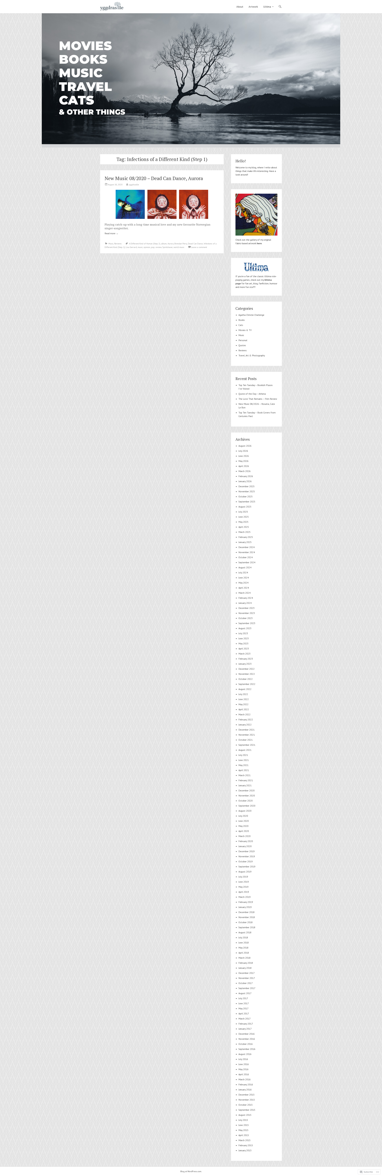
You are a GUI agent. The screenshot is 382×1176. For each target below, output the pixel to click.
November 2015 (246, 1099)
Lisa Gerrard (131, 247)
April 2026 (243, 466)
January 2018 (245, 967)
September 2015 (246, 1109)
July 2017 (243, 998)
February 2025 (245, 537)
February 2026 (245, 476)
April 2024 (243, 587)
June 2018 (243, 942)
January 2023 (245, 663)
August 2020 (244, 810)
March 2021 (244, 775)
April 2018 (243, 952)
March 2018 (244, 957)
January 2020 (245, 846)
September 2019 (246, 866)
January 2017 (245, 1028)
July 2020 (243, 815)
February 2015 (245, 1145)
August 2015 (244, 1114)
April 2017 (243, 1013)
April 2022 (243, 709)
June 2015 (243, 1125)
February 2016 (245, 1084)
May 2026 (243, 460)
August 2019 (244, 871)
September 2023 (246, 623)
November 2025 (246, 491)
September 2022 (246, 684)
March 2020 (244, 836)
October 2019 (245, 861)
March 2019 (244, 896)
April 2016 (243, 1074)
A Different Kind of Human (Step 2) (144, 243)
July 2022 (243, 694)
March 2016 (244, 1079)
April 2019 (243, 891)
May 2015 (243, 1130)
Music (110, 243)
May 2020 (243, 825)
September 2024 (246, 562)
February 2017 (245, 1023)
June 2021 (243, 760)
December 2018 (246, 912)
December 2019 (246, 851)
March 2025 (244, 531)
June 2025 (243, 516)
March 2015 (244, 1140)
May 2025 (243, 521)
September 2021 (246, 744)
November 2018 (246, 917)
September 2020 (246, 805)
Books (241, 319)
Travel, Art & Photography (251, 355)
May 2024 (243, 582)
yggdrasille (134, 184)
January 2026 (245, 481)
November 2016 (246, 1038)
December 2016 (246, 1033)
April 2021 (243, 770)
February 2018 (245, 962)
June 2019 (243, 881)
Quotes (242, 345)
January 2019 (245, 907)
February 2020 (245, 841)
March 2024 (244, 592)
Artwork (253, 6)
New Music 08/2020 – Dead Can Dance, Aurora (154, 178)
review (158, 247)
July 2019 (243, 876)
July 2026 (243, 450)
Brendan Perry (180, 243)
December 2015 (246, 1094)
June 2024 (243, 577)
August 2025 (244, 506)
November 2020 (246, 795)
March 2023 (244, 653)
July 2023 (243, 633)
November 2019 (246, 856)
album (164, 243)
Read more (111, 233)
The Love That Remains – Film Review (257, 398)
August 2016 (244, 1054)
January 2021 (245, 785)
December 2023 (246, 607)
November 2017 (246, 978)
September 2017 (246, 988)
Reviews (118, 243)
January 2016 (245, 1089)
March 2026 (244, 471)
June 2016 (243, 1064)
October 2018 (245, 922)
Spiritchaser (167, 247)
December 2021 (246, 729)
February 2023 (245, 658)
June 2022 (243, 699)
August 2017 (244, 993)
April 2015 (243, 1135)
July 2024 (243, 572)
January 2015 (245, 1150)
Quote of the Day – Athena (252, 393)
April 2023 (243, 648)
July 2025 (243, 511)
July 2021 (243, 754)
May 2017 (243, 1008)
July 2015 (243, 1119)
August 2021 (244, 749)
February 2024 (245, 597)
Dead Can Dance (195, 243)
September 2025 (246, 501)
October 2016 (245, 1043)
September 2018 (246, 927)
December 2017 (246, 972)
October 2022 (245, 678)
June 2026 (243, 455)
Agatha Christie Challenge (251, 314)
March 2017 (244, 1018)
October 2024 (245, 557)
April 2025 (243, 526)
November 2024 (246, 552)
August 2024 (244, 567)
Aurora (171, 243)
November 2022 (246, 673)
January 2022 (245, 724)
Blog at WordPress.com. (191, 1171)
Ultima (267, 6)
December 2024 (246, 547)
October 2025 (245, 496)
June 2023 (243, 638)
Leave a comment (199, 247)
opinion (147, 247)
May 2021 (243, 765)
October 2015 (245, 1104)
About (239, 6)
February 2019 (245, 901)
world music (179, 247)
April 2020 (243, 831)
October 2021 (245, 739)
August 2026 (244, 445)
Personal (242, 340)
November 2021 (246, 734)
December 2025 (246, 486)
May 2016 (243, 1069)
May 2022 (243, 704)
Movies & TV (245, 330)
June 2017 (243, 1003)
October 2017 (245, 983)
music (140, 247)
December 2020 (246, 790)
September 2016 (246, 1048)
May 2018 (243, 947)
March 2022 (244, 714)
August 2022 (244, 689)
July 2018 (243, 937)
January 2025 (245, 542)
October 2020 (245, 800)
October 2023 (245, 618)
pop (153, 247)
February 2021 (245, 780)
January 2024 (245, 602)
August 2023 (244, 628)
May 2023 (243, 643)
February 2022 (245, 719)
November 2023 (246, 613)
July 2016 (243, 1059)
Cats (240, 325)
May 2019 (243, 886)
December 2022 (246, 668)
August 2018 (244, 932)
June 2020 (243, 820)
